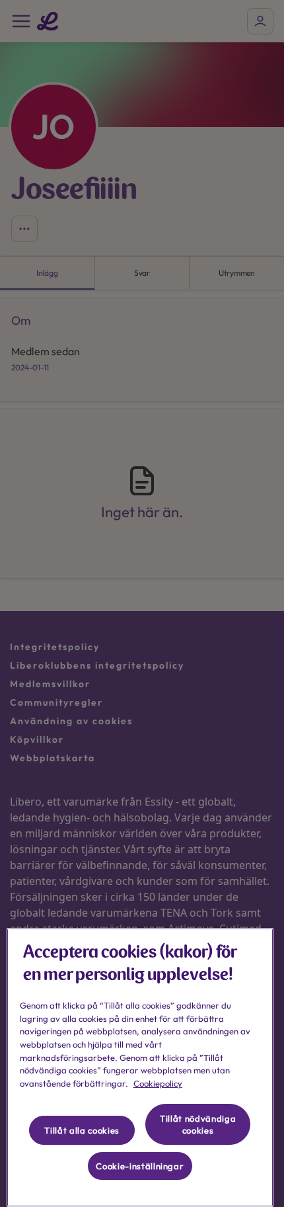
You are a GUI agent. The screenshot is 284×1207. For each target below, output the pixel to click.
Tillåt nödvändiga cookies (198, 1124)
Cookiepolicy (157, 1083)
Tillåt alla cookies (81, 1130)
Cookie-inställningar (140, 1166)
